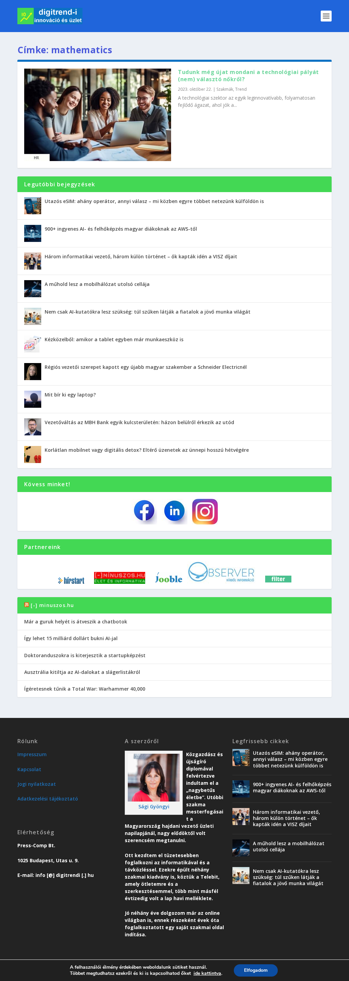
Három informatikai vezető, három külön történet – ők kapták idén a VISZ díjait (141, 256)
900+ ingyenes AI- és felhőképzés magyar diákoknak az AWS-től (121, 229)
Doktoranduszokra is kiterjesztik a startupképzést (85, 655)
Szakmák (224, 89)
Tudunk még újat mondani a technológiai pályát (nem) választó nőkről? (248, 75)
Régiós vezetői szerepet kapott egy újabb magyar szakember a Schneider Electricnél (146, 367)
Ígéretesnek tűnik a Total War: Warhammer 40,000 (84, 689)
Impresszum (32, 754)
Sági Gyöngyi (153, 806)
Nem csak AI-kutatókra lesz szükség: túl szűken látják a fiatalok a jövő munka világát (148, 311)
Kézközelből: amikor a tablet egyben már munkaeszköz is (114, 339)
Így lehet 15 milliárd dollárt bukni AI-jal (71, 638)
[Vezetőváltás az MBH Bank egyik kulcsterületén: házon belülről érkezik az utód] (32, 426)
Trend (241, 89)
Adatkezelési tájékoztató (47, 798)
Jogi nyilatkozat (36, 784)
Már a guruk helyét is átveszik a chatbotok (75, 621)
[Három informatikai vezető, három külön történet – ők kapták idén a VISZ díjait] (32, 261)
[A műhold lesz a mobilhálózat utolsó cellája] (32, 288)
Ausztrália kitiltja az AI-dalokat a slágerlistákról (82, 672)
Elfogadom (256, 970)
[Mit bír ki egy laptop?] (32, 399)
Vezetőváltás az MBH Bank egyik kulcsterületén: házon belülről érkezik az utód (139, 422)
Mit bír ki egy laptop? (70, 394)
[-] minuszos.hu (52, 605)
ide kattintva (207, 973)
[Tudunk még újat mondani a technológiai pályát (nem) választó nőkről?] (97, 115)
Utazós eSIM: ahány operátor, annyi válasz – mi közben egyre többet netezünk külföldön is (154, 201)
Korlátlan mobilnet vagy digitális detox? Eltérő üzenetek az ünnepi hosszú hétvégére (147, 450)
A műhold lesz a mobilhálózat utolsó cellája (97, 284)
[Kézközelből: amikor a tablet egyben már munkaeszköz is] (32, 343)
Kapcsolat (29, 769)
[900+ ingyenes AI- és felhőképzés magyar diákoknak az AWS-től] (32, 233)
